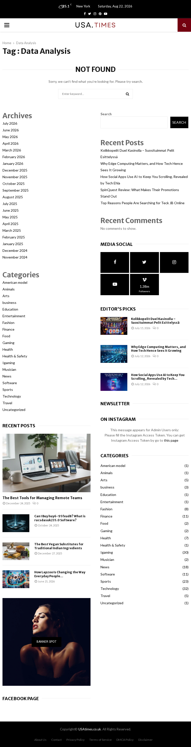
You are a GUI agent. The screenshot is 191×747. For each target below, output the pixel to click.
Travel (7, 403)
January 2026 (12, 163)
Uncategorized (13, 409)
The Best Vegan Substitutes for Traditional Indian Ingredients (59, 546)
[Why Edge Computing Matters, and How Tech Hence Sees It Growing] (113, 354)
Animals (8, 289)
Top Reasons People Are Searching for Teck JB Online (142, 203)
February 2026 (13, 157)
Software (9, 383)
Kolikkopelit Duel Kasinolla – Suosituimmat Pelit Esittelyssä (155, 321)
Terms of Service (100, 740)
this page (171, 440)
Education (10, 309)
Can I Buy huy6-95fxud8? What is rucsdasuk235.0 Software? (60, 518)
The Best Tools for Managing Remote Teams (42, 498)
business (9, 302)
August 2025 (12, 197)
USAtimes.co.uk (89, 729)
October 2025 (13, 183)
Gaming (8, 343)
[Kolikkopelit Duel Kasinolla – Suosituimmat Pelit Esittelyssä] (113, 326)
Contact (56, 740)
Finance (8, 329)
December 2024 (14, 250)
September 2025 (15, 190)
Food (6, 336)
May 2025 (10, 217)
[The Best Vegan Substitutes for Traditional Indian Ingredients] (15, 551)
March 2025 (11, 230)
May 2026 (10, 137)
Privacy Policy (75, 740)
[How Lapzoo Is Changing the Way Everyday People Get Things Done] (15, 579)
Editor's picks (118, 309)
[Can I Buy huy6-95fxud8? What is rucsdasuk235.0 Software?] (15, 523)
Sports (7, 389)
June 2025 (10, 210)
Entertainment (13, 316)
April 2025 (10, 224)
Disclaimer (145, 740)
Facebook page (20, 698)
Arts (5, 296)
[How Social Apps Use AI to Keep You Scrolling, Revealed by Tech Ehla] (113, 382)
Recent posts (18, 426)
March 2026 (11, 150)
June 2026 (10, 130)
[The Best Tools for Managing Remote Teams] (46, 463)
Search (106, 114)
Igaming (8, 363)
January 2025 (12, 244)
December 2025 (14, 170)
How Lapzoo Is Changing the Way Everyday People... (59, 574)
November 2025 (14, 177)
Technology (11, 396)
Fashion (8, 322)
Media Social (116, 244)
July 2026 (9, 123)
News (6, 376)
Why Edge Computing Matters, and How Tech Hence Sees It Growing (158, 349)
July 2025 (9, 203)
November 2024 (14, 257)
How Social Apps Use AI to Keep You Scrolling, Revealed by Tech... (158, 377)
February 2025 (13, 237)
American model (14, 282)
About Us (40, 740)
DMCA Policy (125, 740)
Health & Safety (14, 356)
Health (7, 349)
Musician (9, 369)
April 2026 (10, 143)
